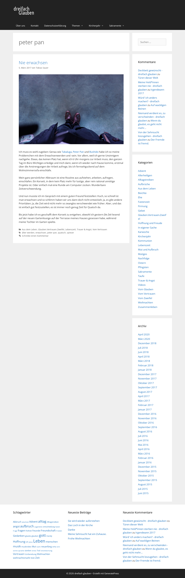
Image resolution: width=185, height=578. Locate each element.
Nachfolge (143, 258)
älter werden (28, 232)
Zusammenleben (147, 307)
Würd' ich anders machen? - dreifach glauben (148, 101)
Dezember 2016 (147, 413)
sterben (28, 550)
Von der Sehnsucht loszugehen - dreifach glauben (150, 136)
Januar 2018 (145, 369)
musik (17, 546)
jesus (31, 542)
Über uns (20, 25)
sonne (15, 551)
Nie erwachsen (33, 63)
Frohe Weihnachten (79, 538)
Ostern (142, 262)
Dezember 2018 (147, 343)
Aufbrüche (144, 184)
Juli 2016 (143, 436)
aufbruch (27, 526)
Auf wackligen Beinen (148, 540)
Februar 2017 (145, 405)
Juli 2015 (143, 489)
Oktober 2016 (146, 422)
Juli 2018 (143, 347)
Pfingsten (143, 267)
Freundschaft (48, 530)
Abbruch (17, 521)
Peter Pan (78, 151)
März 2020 (144, 339)
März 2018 (144, 361)
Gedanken (19, 535)
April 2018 (144, 356)
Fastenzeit (144, 201)
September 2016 (147, 427)
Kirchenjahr (94, 25)
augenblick (38, 527)
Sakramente (115, 25)
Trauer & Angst (84, 229)
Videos (142, 284)
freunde (36, 530)
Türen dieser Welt (148, 77)
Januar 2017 (145, 409)
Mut (34, 546)
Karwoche (143, 232)
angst (16, 526)
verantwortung (46, 551)
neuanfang (46, 546)
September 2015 (147, 480)
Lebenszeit (70, 229)
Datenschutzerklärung (55, 25)
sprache (21, 551)
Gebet (141, 210)
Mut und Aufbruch (148, 249)
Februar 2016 (145, 458)
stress (34, 551)
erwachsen (41, 232)
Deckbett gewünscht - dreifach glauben (144, 520)
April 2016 (144, 449)
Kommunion (145, 240)
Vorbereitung (30, 554)
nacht (38, 547)
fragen (21, 530)
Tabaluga (67, 151)
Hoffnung (19, 541)
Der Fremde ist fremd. (148, 560)
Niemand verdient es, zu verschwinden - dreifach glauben (151, 116)
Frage (15, 531)
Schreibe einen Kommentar (35, 235)
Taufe (141, 276)
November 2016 (147, 418)
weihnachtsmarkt (21, 557)
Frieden (59, 531)
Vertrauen (18, 554)
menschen (52, 541)
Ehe (140, 197)
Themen (76, 25)
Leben (39, 541)
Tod (38, 550)
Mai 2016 (143, 444)
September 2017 (147, 387)
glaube (28, 536)
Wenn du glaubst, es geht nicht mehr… (150, 124)
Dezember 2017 (147, 374)
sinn (58, 547)
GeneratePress (111, 573)
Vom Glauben (145, 289)
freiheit (29, 530)
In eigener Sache (147, 227)
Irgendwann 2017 (145, 532)
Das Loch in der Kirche (80, 525)
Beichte (142, 193)
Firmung (142, 206)
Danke (71, 529)
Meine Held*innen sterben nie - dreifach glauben (150, 86)
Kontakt (34, 25)
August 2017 (145, 391)
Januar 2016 (145, 462)
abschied (25, 522)
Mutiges (142, 254)
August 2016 (145, 431)
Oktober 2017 (146, 383)
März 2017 (144, 400)
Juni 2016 (143, 440)
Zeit (37, 557)
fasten (57, 527)
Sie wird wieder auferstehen (84, 520)
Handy (49, 536)
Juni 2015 (143, 493)
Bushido (93, 151)
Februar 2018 (145, 365)
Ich (27, 542)
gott (42, 535)
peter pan (52, 232)
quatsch (62, 232)
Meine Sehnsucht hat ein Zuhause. (87, 534)
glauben (35, 536)
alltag (42, 521)
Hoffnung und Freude (150, 223)
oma (54, 546)
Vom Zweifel (145, 298)
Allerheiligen (145, 175)
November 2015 (147, 471)
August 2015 (145, 484)
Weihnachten (145, 302)
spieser (70, 232)
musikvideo (26, 546)
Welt (33, 558)
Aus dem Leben (29, 229)
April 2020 (144, 334)
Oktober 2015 (146, 475)
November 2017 (147, 378)
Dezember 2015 (147, 466)
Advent (142, 171)
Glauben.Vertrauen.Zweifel (51, 229)
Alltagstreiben (146, 179)
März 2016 (144, 453)
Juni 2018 (143, 352)
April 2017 (144, 396)
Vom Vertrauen (100, 229)
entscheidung (49, 526)
